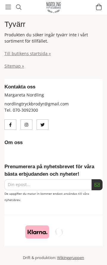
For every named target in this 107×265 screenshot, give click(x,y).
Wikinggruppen (70, 257)
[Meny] (8, 7)
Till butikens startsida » (27, 53)
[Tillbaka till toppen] (5, 252)
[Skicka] (97, 184)
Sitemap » (14, 66)
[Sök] (18, 7)
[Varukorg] (99, 7)
